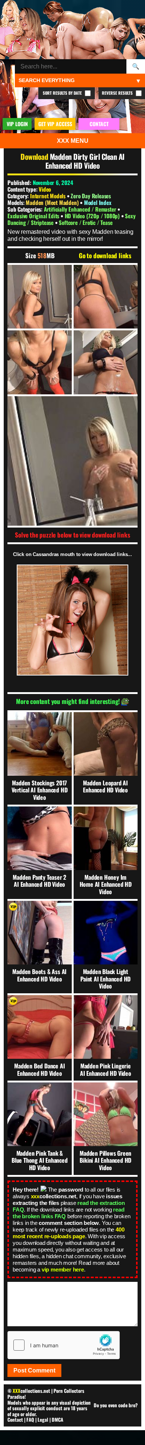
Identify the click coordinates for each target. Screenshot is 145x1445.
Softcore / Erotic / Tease (85, 222)
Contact (15, 1419)
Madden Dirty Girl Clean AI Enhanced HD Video (85, 161)
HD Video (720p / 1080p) (93, 216)
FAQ (30, 1419)
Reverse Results (118, 93)
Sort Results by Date (63, 93)
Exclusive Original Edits (34, 216)
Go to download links (105, 255)
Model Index (98, 202)
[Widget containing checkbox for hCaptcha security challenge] (63, 1345)
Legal (43, 1419)
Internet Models (47, 196)
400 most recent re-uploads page (68, 1232)
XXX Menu (72, 141)
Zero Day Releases (91, 196)
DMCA (57, 1419)
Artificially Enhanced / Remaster (80, 209)
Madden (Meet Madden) (53, 202)
